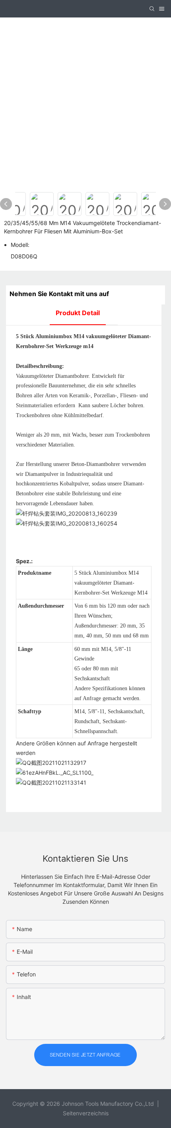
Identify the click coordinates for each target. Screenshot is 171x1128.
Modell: (20, 244)
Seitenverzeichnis (86, 1113)
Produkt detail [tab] (78, 313)
